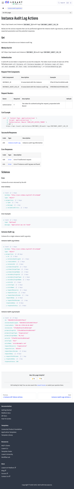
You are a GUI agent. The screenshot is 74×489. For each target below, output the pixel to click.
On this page (7, 13)
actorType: (11, 285)
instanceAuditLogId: (14, 259)
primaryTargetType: (13, 269)
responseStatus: (12, 305)
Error (9, 159)
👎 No (40, 378)
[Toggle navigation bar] (2, 2)
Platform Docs (6, 413)
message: (10, 205)
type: (6, 197)
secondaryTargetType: (14, 277)
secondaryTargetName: (14, 279)
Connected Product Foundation (11, 429)
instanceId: (11, 264)
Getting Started (6, 410)
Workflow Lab (5, 457)
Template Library (7, 435)
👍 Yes (33, 378)
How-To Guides (6, 419)
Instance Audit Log (14, 143)
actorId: (10, 282)
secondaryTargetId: (13, 274)
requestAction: (12, 292)
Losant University (7, 454)
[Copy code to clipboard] (70, 117)
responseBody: (11, 303)
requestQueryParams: (14, 295)
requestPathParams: (13, 300)
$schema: (7, 195)
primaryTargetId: (13, 266)
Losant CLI (4, 448)
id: (8, 256)
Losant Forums (41, 385)
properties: (10, 200)
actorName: (11, 287)
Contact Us (4, 476)
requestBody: (10, 297)
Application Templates (8, 432)
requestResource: (13, 290)
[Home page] (3, 8)
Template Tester (6, 451)
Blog (2, 471)
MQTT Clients (5, 445)
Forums (3, 473)
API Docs (4, 416)
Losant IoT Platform (7, 468)
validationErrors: (13, 207)
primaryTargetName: (13, 272)
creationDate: (12, 261)
